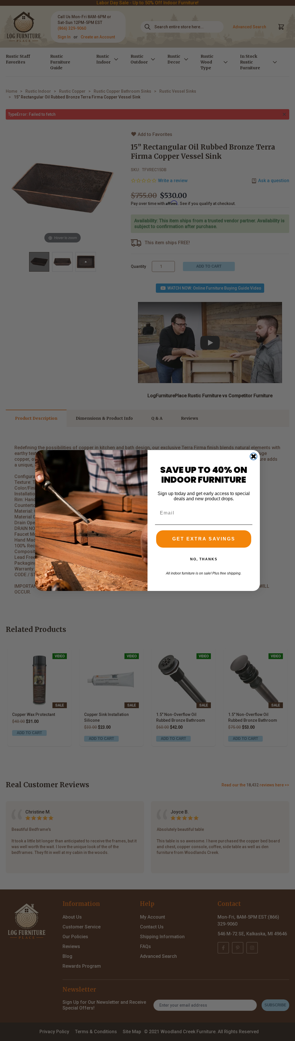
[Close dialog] (253, 456)
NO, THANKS (204, 559)
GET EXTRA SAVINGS (203, 538)
